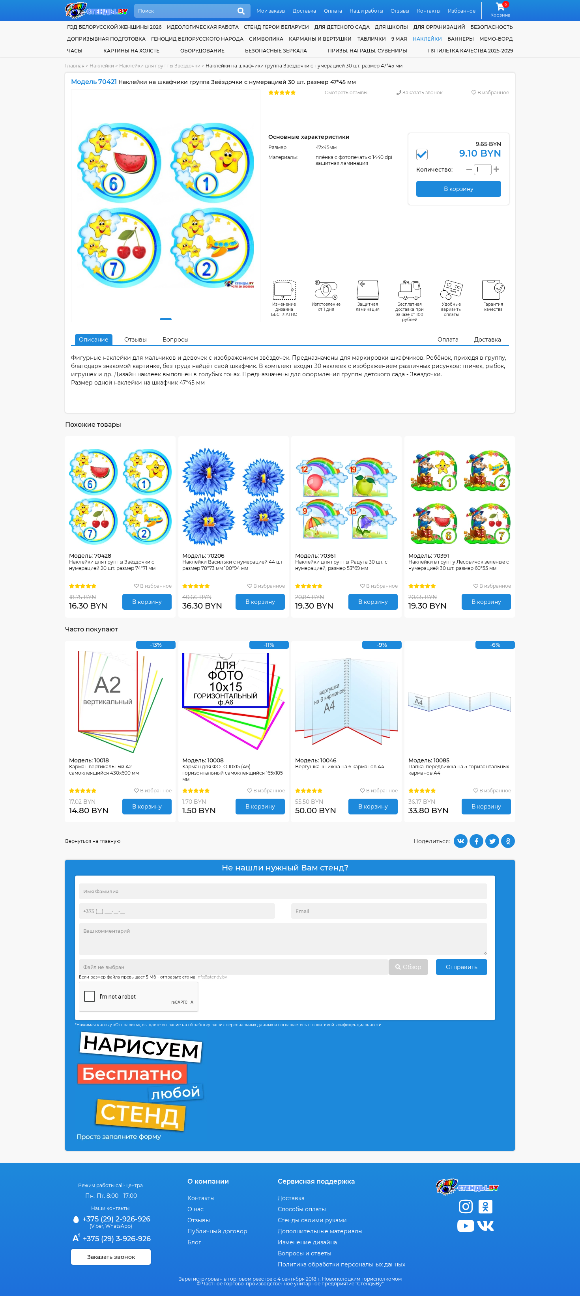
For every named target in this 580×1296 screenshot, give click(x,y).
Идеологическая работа (203, 27)
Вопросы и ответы (304, 1253)
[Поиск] (241, 11)
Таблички (371, 39)
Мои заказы (270, 11)
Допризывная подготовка (106, 39)
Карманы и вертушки (320, 39)
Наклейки (427, 39)
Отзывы (400, 11)
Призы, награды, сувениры (367, 51)
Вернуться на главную (92, 841)
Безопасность (491, 27)
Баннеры (460, 39)
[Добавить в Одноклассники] (508, 841)
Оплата (333, 11)
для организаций (439, 27)
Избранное (461, 11)
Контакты (428, 11)
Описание (94, 339)
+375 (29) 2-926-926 (115, 1219)
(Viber (96, 1226)
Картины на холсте (131, 51)
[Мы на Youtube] (465, 1226)
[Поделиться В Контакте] (461, 841)
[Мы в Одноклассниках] (485, 1206)
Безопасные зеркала (276, 51)
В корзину (147, 601)
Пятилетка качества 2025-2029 (470, 51)
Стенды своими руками (312, 1220)
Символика (266, 39)
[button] (166, 319)
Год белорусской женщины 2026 (114, 27)
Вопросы (176, 339)
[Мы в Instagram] (465, 1206)
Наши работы (366, 11)
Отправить (461, 967)
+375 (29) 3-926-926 (116, 1238)
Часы (74, 51)
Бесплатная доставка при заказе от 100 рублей (409, 312)
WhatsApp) (118, 1226)
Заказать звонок (422, 92)
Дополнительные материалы (320, 1231)
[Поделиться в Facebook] (476, 841)
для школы (391, 27)
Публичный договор (217, 1231)
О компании (208, 1181)
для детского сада (342, 27)
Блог (194, 1242)
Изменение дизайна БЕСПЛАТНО (284, 309)
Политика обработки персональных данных (341, 1264)
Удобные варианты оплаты (451, 309)
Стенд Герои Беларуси (276, 27)
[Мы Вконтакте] (485, 1226)
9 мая (399, 39)
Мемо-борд (496, 39)
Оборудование (202, 51)
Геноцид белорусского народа (197, 39)
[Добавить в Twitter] (492, 841)
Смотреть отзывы (346, 92)
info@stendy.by (211, 977)
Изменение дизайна (307, 1242)
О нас (195, 1209)
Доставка (304, 11)
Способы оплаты (302, 1209)
